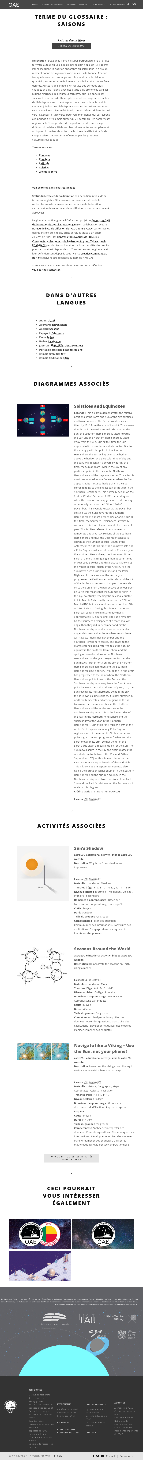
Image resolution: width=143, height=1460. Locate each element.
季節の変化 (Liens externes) (67, 345)
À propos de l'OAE (123, 1407)
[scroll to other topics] (72, 366)
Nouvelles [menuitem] (83, 4)
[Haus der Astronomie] (50, 1318)
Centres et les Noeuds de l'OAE (75, 237)
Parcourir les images (39, 1411)
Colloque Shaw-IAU (67, 1412)
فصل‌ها (50, 337)
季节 (63, 354)
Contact (91, 1432)
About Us (119, 1402)
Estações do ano (73, 349)
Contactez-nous (96, 1404)
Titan (58, 1456)
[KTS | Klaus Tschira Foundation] (117, 1318)
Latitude (44, 163)
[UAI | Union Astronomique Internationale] (83, 1318)
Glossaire (33, 1427)
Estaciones (57, 333)
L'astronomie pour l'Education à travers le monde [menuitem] (40, 1437)
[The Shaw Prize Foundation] (122, 1334)
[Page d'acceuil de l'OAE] (14, 4)
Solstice (43, 167)
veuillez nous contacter (46, 269)
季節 (67, 358)
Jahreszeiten (59, 324)
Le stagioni (54, 341)
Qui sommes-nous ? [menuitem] (116, 4)
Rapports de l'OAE (38, 1430)
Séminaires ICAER (66, 1416)
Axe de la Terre (48, 171)
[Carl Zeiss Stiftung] (93, 1334)
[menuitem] (46, 4)
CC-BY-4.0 (90, 799)
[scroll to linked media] (72, 277)
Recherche (71, 4)
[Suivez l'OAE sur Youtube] (135, 4)
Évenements (64, 1404)
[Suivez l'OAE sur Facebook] (93, 1456)
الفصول (51, 320)
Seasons (54, 329)
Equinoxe (44, 155)
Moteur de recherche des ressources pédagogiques (39, 1397)
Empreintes (126, 1456)
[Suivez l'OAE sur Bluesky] (97, 1456)
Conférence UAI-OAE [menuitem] (67, 1409)
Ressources (47, 4)
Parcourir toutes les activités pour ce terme (72, 1158)
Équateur (44, 159)
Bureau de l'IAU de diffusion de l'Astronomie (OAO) (62, 228)
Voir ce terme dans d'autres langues (53, 187)
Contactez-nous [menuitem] (98, 4)
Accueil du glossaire (71, 46)
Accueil (35, 4)
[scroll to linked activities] (72, 811)
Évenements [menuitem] (59, 4)
